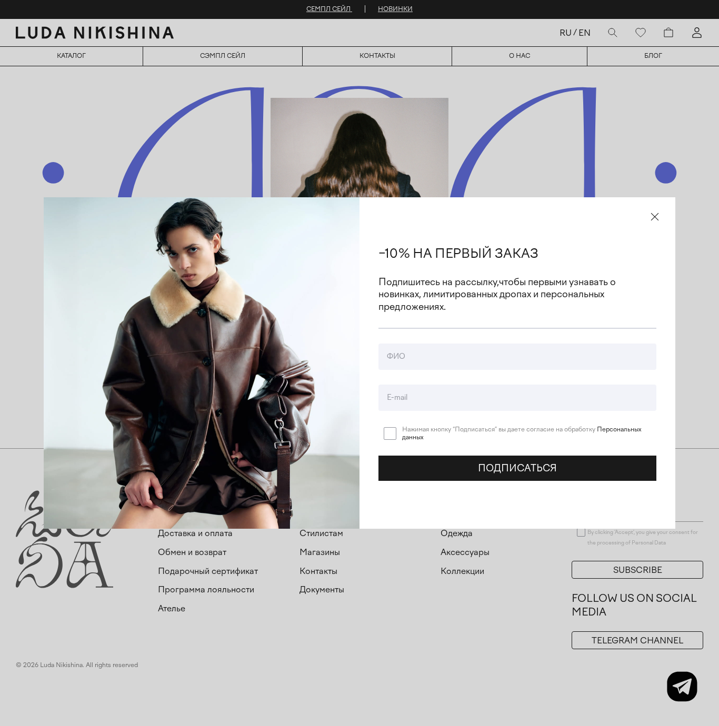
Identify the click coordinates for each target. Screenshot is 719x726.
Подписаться (517, 468)
